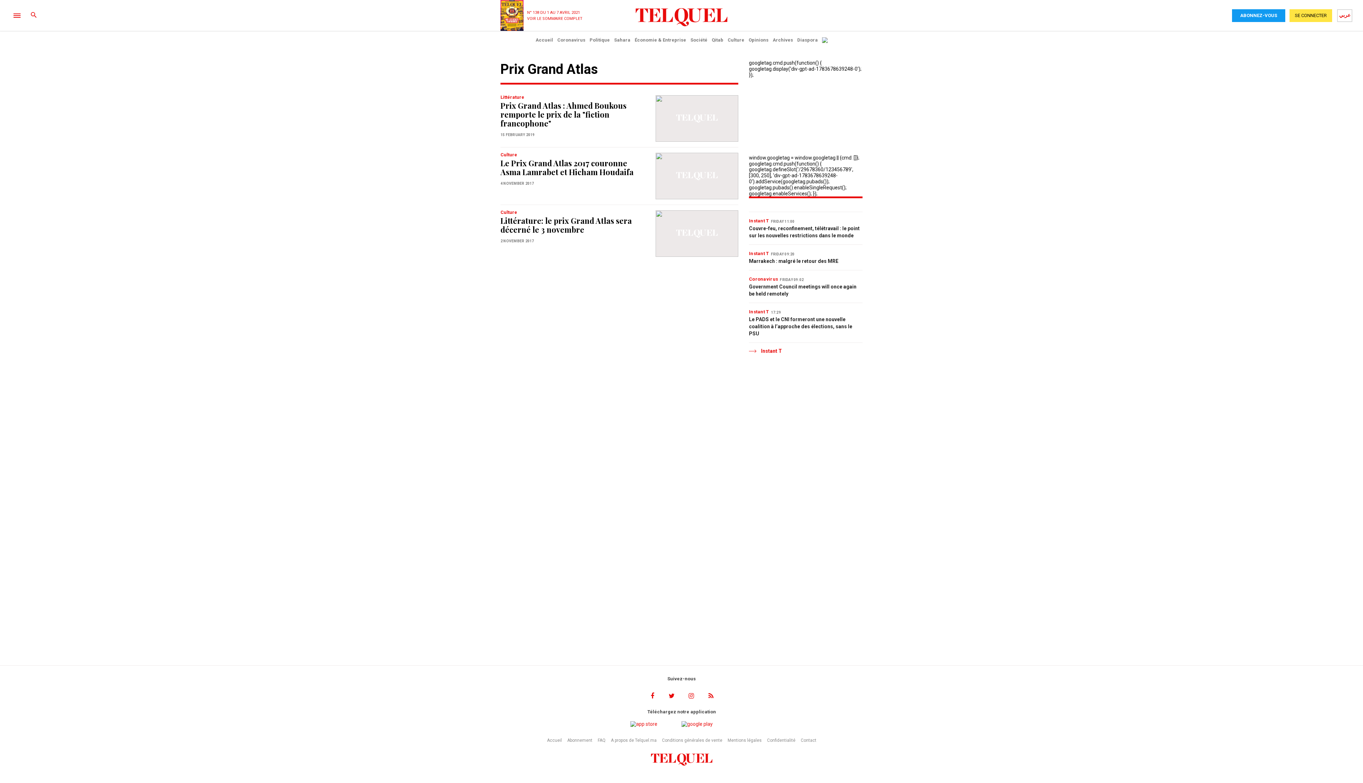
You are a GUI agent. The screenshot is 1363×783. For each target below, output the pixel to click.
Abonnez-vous (1258, 15)
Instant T (759, 220)
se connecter (1311, 15)
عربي (1345, 15)
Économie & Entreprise (660, 40)
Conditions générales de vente (692, 740)
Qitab (717, 40)
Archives (783, 40)
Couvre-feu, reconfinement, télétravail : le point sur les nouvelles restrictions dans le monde (804, 232)
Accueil (544, 40)
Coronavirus (571, 40)
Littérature (512, 97)
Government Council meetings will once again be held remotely (802, 290)
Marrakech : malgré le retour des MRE (793, 261)
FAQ (602, 740)
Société (698, 40)
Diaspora (807, 40)
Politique (600, 40)
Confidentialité (781, 740)
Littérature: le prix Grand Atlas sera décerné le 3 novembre (566, 225)
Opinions (758, 40)
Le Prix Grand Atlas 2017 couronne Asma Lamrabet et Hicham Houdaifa (567, 167)
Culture (736, 40)
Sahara (622, 40)
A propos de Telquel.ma (634, 740)
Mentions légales (745, 740)
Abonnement (579, 740)
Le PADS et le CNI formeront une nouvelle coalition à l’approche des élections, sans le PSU (800, 326)
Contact (808, 740)
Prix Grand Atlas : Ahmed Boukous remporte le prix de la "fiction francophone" (563, 114)
